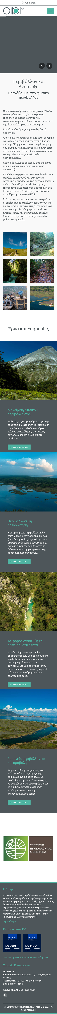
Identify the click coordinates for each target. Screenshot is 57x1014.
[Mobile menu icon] (50, 11)
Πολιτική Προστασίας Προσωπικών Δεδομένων (25, 957)
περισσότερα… (10, 921)
